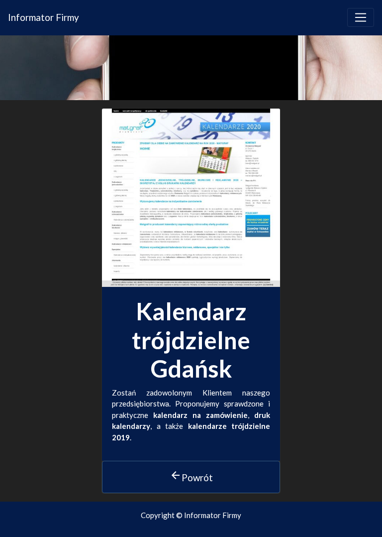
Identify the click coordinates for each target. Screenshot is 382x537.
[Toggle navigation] (360, 17)
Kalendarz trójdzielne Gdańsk (191, 340)
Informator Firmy (43, 17)
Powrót (191, 476)
